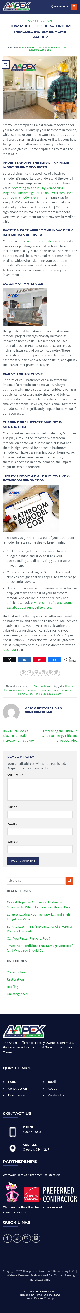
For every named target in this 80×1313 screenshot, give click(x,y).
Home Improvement (63, 690)
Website (12, 842)
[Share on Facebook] (30, 673)
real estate (55, 694)
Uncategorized (17, 994)
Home (12, 1082)
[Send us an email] (26, 1238)
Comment (15, 775)
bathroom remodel (14, 690)
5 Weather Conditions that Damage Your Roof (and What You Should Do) (40, 948)
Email (12, 825)
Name (12, 807)
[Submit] (69, 881)
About (52, 1089)
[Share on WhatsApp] (23, 673)
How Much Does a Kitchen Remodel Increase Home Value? (18, 736)
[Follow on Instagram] (17, 1238)
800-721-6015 (60, 7)
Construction (40, 20)
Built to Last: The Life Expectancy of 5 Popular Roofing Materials (39, 929)
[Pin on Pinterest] (50, 673)
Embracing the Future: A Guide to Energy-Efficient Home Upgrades (59, 736)
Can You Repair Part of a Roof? (29, 939)
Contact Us (56, 1095)
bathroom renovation (39, 690)
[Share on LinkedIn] (57, 673)
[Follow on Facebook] (7, 1238)
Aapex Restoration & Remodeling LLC (50, 49)
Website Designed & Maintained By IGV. (32, 1275)
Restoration (15, 980)
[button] (74, 7)
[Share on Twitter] (36, 673)
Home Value (25, 694)
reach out (9, 650)
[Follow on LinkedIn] (36, 1238)
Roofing (12, 987)
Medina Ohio (40, 694)
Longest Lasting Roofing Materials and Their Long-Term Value (38, 917)
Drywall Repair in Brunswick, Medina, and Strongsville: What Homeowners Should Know (39, 905)
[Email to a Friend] (43, 673)
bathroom (68, 686)
